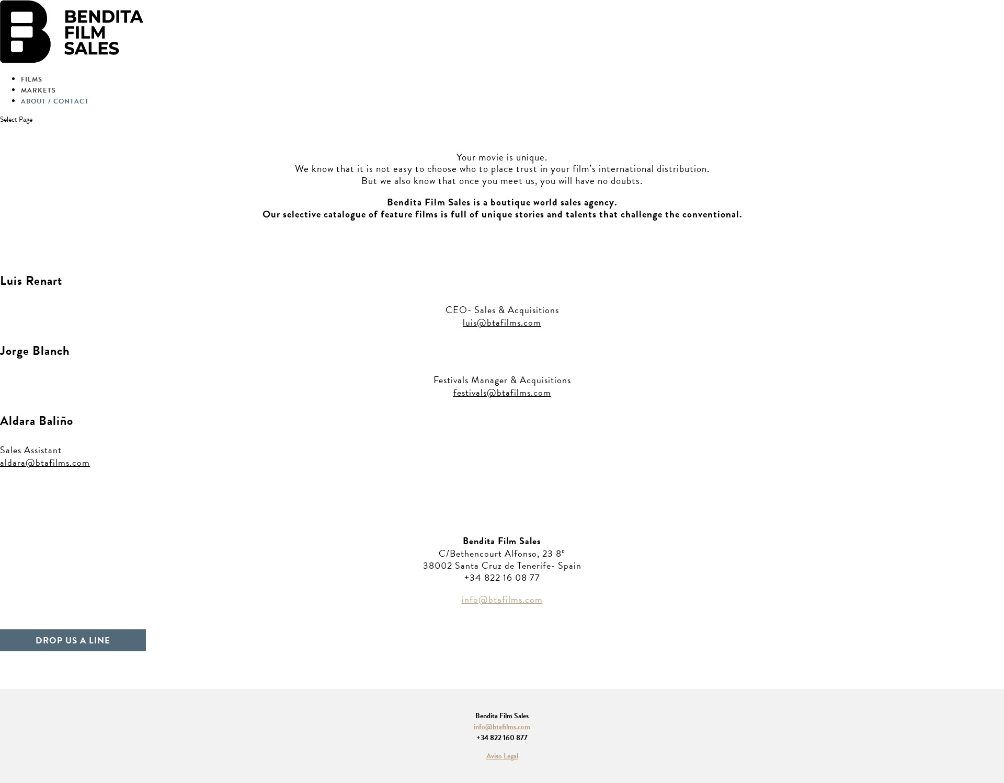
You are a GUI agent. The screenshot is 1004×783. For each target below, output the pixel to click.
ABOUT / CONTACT (55, 101)
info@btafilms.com (502, 599)
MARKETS (38, 90)
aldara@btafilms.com (45, 462)
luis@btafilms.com (502, 322)
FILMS (31, 79)
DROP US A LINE (73, 640)
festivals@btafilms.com (502, 392)
